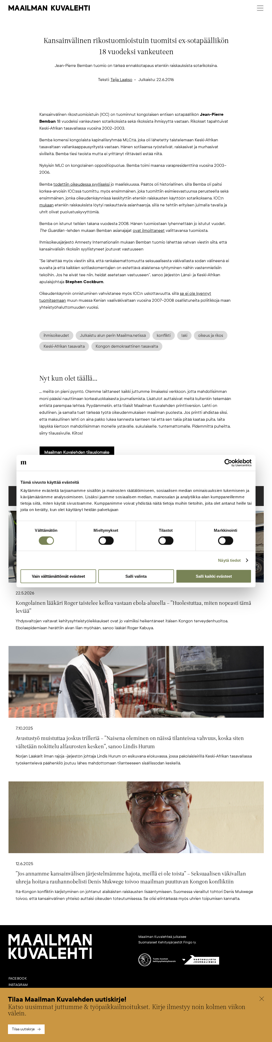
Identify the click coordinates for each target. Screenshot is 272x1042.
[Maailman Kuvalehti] (50, 957)
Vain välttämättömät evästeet (58, 576)
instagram (18, 985)
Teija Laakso (121, 80)
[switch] (106, 540)
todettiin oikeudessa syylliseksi (81, 184)
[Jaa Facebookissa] (144, 102)
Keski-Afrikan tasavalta (64, 346)
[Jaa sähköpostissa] (161, 102)
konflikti (164, 335)
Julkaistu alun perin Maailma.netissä (113, 335)
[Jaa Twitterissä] (110, 102)
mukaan (46, 205)
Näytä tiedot (229, 560)
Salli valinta (136, 576)
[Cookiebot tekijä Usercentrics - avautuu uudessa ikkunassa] (228, 463)
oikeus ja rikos (210, 335)
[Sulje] (261, 999)
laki (184, 335)
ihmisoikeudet (56, 335)
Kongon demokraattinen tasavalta (127, 346)
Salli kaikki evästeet (214, 576)
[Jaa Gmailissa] (127, 102)
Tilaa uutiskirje (23, 1029)
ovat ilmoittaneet (149, 230)
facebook (17, 978)
